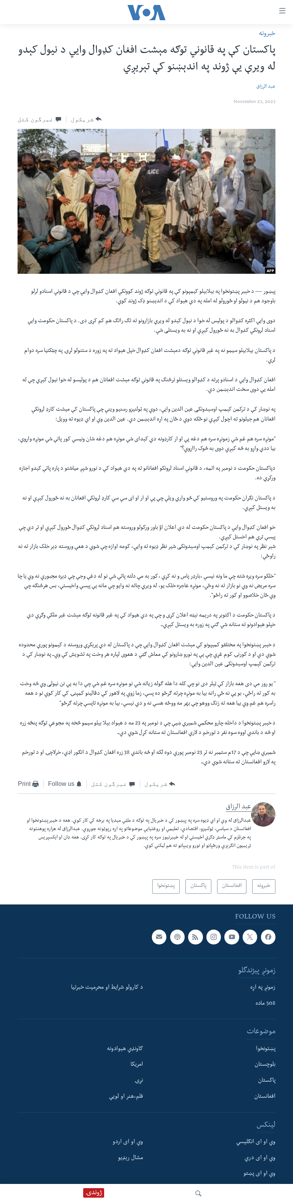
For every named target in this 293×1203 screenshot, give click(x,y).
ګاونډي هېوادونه (125, 1049)
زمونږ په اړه (262, 988)
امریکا (136, 1065)
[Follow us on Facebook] (268, 937)
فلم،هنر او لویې (126, 1097)
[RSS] (195, 937)
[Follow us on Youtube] (231, 937)
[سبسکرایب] (159, 937)
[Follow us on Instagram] (213, 937)
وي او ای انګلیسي (255, 1142)
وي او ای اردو (128, 1142)
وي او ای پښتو (259, 1174)
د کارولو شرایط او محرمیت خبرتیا (107, 988)
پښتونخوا (265, 1049)
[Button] (86, 119)
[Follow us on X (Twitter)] (250, 937)
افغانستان (264, 1097)
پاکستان (266, 1081)
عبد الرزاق (265, 87)
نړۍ (138, 1081)
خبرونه (267, 34)
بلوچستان (264, 1065)
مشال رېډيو (130, 1158)
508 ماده (265, 1004)
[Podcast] (177, 937)
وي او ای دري (260, 1158)
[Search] (198, 1193)
